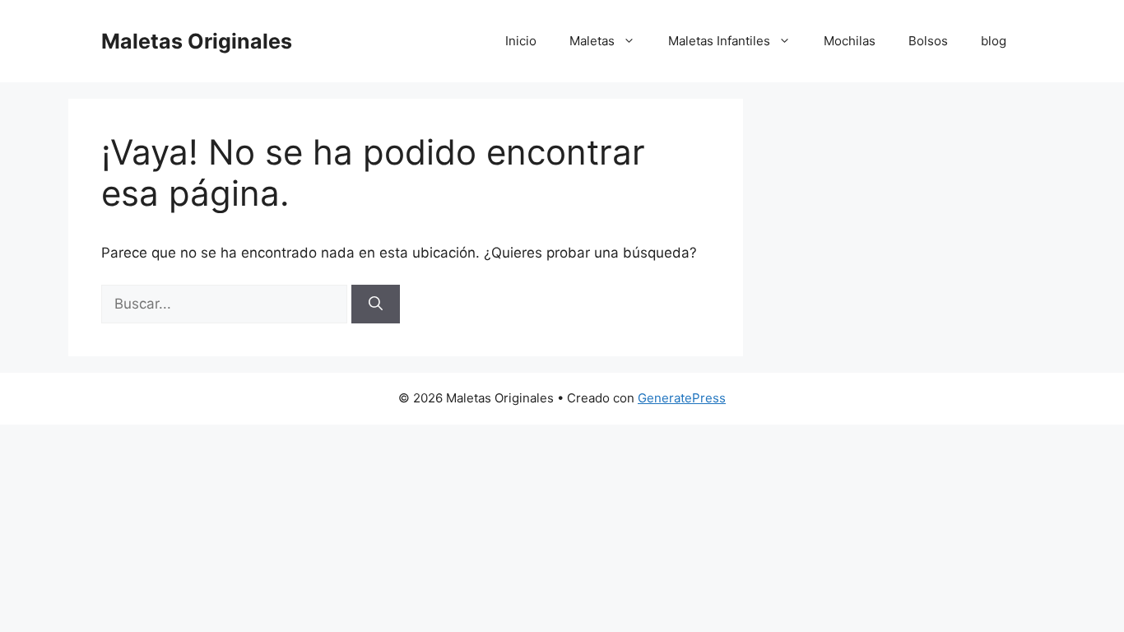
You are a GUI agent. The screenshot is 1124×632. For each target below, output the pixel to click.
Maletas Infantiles (719, 41)
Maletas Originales (196, 41)
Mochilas (850, 41)
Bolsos (928, 41)
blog (993, 41)
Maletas (592, 41)
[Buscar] (375, 304)
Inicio (520, 41)
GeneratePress (682, 398)
